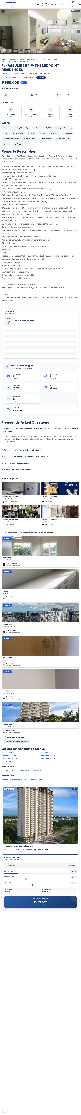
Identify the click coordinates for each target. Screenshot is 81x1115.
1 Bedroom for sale (9, 756)
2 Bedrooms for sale (48, 756)
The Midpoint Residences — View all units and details (22, 770)
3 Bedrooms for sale (9, 758)
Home (39, 4)
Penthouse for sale (9, 753)
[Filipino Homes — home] (19, 4)
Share (42, 77)
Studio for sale (46, 753)
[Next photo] (78, 31)
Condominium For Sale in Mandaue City (48, 59)
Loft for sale (6, 761)
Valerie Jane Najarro (24, 321)
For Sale (13, 59)
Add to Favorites (28, 77)
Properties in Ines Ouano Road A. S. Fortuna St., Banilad (23, 780)
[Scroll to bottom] (4, 1110)
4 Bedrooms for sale (48, 758)
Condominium (24, 59)
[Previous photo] (2, 31)
